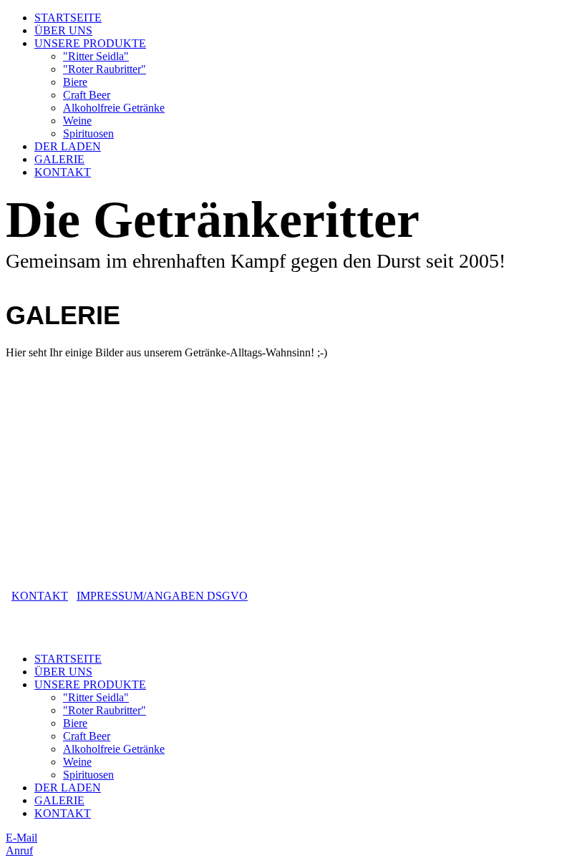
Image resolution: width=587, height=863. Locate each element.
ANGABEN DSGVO (197, 596)
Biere (75, 82)
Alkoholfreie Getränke (114, 108)
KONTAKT (62, 172)
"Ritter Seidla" (96, 56)
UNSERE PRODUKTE (90, 43)
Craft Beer (86, 95)
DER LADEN (67, 146)
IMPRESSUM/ (111, 596)
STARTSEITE (68, 17)
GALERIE (59, 159)
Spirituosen (88, 133)
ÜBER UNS (63, 30)
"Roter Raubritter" (104, 69)
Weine (77, 120)
